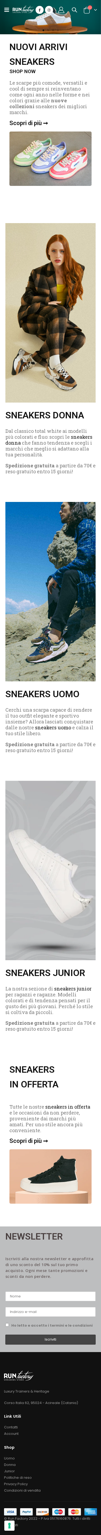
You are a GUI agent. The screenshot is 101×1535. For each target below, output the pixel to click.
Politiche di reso (18, 1477)
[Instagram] (49, 10)
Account (11, 1433)
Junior (9, 1471)
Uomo (9, 1458)
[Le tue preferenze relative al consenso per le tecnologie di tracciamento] (9, 1526)
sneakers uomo (53, 727)
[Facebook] (40, 10)
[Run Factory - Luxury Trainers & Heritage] (23, 9)
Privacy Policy (16, 1484)
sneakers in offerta (67, 1107)
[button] (43, 30)
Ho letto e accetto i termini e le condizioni (52, 1325)
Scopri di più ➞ (28, 123)
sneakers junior (73, 988)
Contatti (11, 1427)
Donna (10, 1464)
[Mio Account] (61, 10)
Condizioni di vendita (22, 1490)
